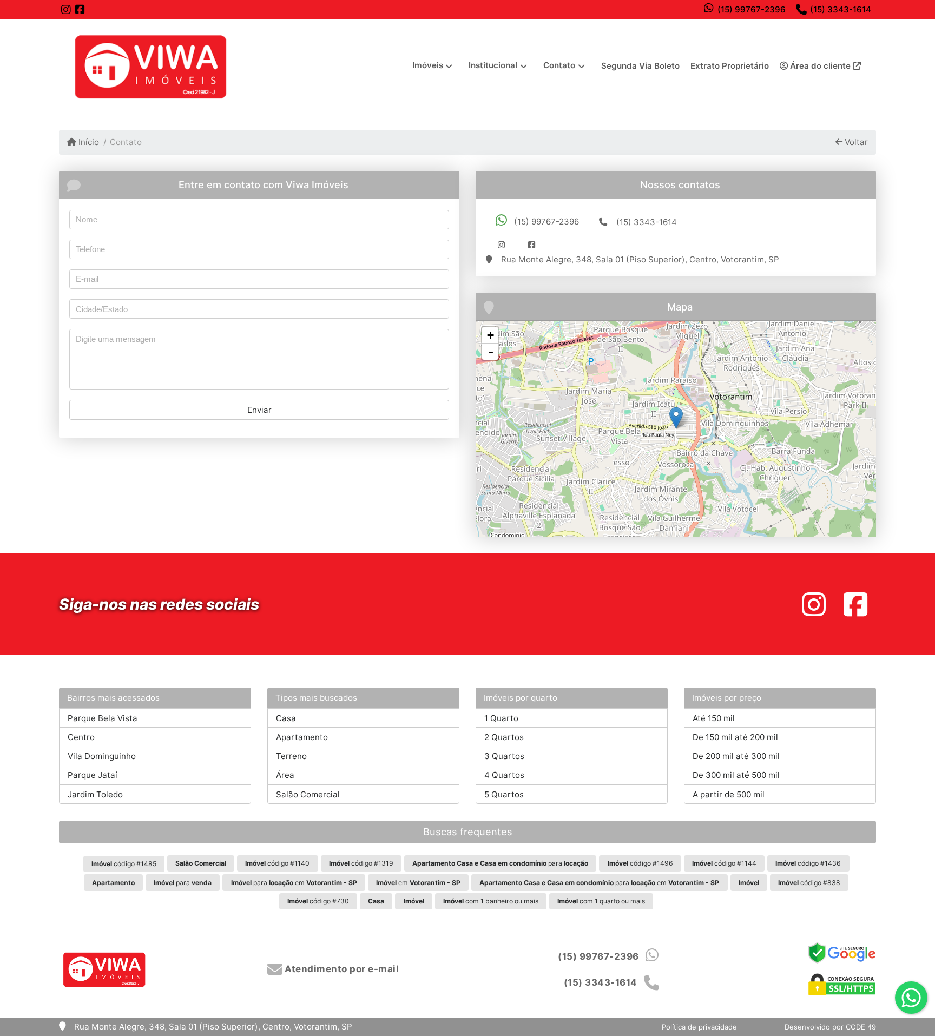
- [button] (491, 351)
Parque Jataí (92, 775)
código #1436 (808, 863)
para (500, 863)
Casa (286, 718)
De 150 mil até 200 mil (735, 737)
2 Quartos (504, 737)
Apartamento (302, 737)
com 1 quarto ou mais (601, 901)
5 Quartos (504, 794)
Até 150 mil (714, 718)
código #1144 (724, 863)
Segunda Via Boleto (640, 66)
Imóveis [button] (427, 65)
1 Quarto (501, 718)
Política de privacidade (699, 1026)
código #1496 (640, 863)
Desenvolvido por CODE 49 (830, 1026)
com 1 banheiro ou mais (490, 901)
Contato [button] (559, 65)
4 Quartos (504, 775)
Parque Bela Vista (102, 718)
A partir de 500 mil (729, 794)
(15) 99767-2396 (751, 9)
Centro (81, 737)
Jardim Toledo (95, 794)
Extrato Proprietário (729, 66)
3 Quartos (504, 756)
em (418, 883)
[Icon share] (66, 9)
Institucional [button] (493, 65)
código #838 (809, 883)
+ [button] (490, 335)
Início (87, 142)
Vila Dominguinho (102, 756)
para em (294, 883)
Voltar (855, 142)
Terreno (291, 756)
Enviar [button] (259, 410)
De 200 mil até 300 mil (736, 756)
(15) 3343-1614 (840, 9)
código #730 (318, 901)
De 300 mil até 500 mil (736, 775)
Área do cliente (820, 66)
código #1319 (361, 863)
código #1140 (277, 863)
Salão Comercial (308, 794)
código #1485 (123, 864)
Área (285, 775)
